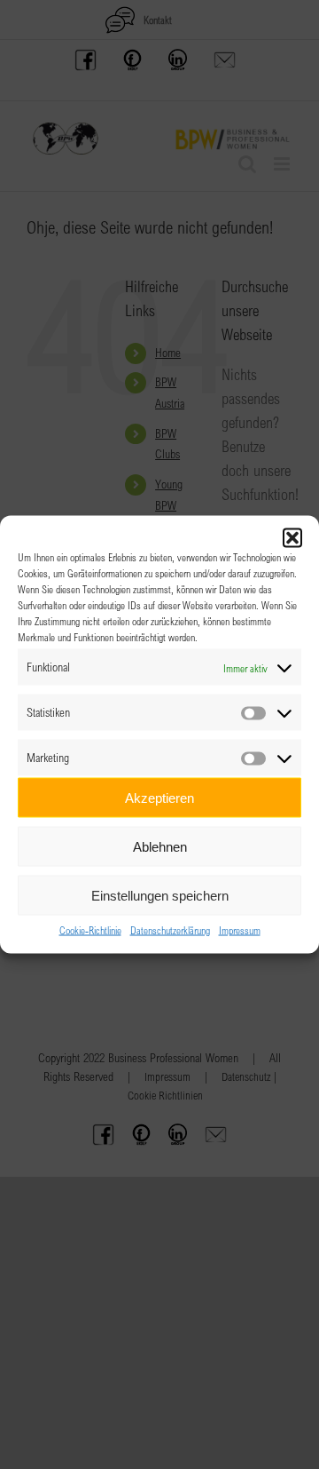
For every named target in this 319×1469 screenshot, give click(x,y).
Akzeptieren (159, 797)
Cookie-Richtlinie (90, 930)
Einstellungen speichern (160, 894)
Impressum (240, 930)
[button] (292, 538)
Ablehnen (160, 846)
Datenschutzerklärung (170, 930)
